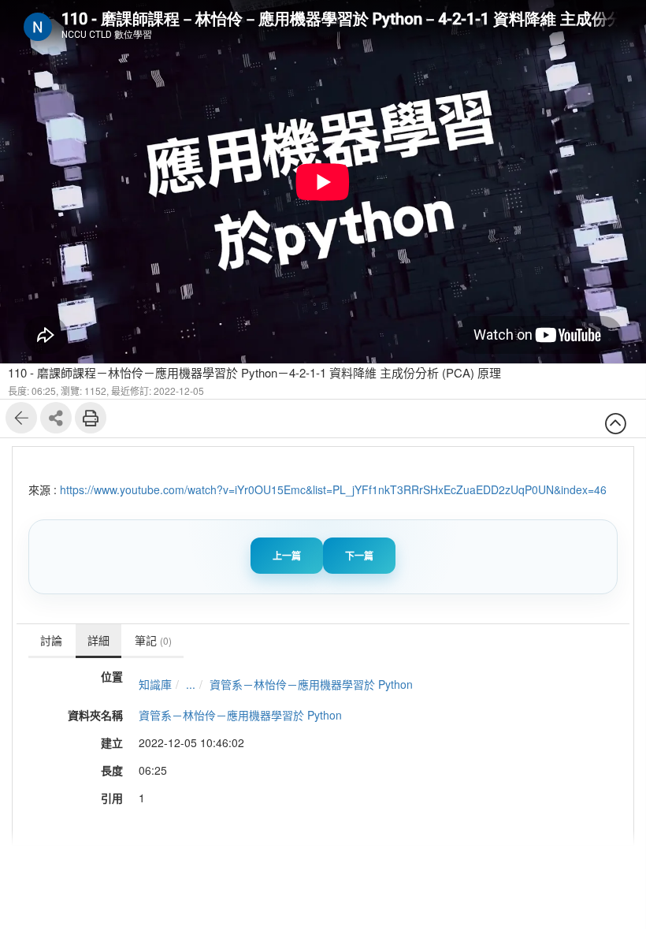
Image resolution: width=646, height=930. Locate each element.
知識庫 (155, 684)
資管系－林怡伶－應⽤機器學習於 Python (311, 684)
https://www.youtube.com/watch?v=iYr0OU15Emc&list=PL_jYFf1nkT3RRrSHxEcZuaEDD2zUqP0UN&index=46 (333, 489)
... (190, 684)
